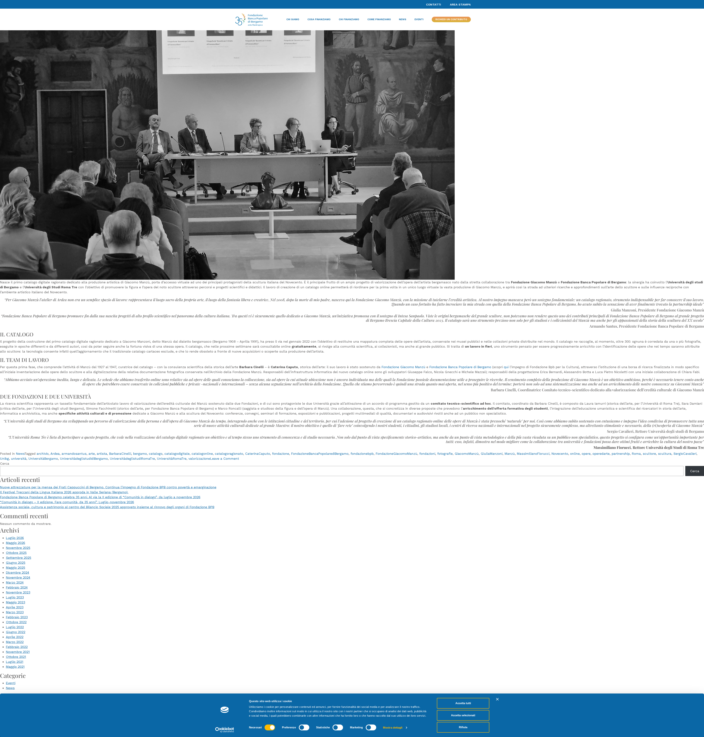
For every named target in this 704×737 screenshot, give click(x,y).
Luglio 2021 (14, 662)
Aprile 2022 (14, 637)
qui (506, 367)
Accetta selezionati (463, 715)
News (20, 453)
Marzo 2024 (15, 582)
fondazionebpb (362, 453)
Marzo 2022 (15, 642)
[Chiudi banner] (497, 699)
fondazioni (427, 453)
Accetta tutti (463, 703)
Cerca (4, 463)
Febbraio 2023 (17, 617)
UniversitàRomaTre (171, 458)
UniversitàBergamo (43, 458)
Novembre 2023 (18, 592)
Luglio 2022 (15, 627)
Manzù (510, 453)
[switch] (304, 727)
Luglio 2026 (15, 538)
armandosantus (74, 453)
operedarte (601, 453)
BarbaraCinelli (120, 453)
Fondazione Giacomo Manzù (403, 367)
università (18, 458)
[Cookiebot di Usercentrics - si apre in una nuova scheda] (225, 730)
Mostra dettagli (393, 727)
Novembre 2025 (18, 548)
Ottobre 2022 (16, 622)
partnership (621, 453)
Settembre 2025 (18, 558)
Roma (636, 453)
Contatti (433, 4)
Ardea (55, 453)
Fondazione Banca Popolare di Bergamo (460, 367)
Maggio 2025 (15, 567)
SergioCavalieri (684, 453)
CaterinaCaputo (257, 453)
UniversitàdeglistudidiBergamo (84, 458)
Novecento (559, 453)
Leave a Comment (224, 458)
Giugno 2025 (15, 562)
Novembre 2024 (18, 577)
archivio (43, 453)
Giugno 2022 (15, 632)
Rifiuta (463, 727)
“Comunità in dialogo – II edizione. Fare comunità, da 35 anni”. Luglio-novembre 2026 (67, 502)
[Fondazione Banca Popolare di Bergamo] (251, 19)
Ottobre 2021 (16, 657)
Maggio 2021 (15, 667)
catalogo (155, 453)
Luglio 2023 (15, 597)
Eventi (10, 683)
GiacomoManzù (467, 453)
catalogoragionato (229, 453)
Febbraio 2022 (17, 647)
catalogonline (202, 453)
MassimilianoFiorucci (533, 453)
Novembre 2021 (18, 652)
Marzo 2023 (15, 612)
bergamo (140, 453)
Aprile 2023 (14, 607)
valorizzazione (199, 458)
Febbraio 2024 (17, 587)
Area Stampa (460, 4)
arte (92, 453)
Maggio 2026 (15, 543)
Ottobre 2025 (16, 553)
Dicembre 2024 (17, 572)
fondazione (280, 453)
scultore (649, 453)
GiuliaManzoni (492, 453)
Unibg (4, 458)
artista (102, 453)
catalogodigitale (177, 453)
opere (586, 453)
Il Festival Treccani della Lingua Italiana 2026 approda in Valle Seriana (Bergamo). (64, 492)
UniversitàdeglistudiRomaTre (132, 458)
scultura (664, 453)
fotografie (445, 453)
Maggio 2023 (15, 602)
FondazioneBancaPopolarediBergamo (320, 453)
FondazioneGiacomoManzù (396, 453)
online (575, 453)
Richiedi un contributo (451, 19)
